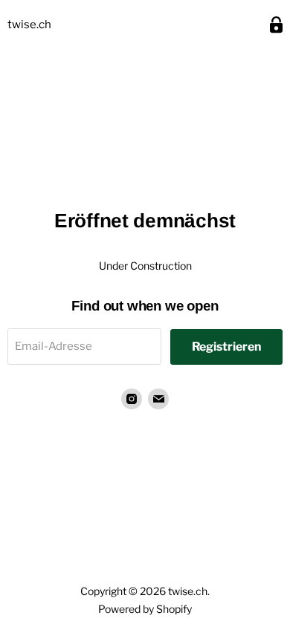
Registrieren (226, 347)
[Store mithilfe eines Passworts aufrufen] (276, 24)
